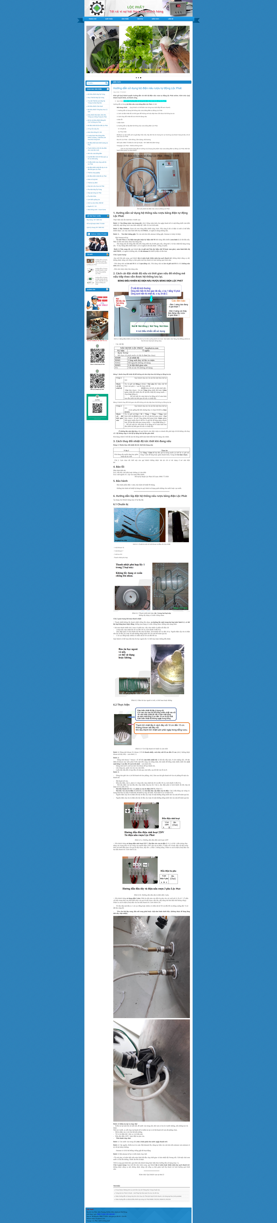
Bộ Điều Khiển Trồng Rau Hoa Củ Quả (97, 110)
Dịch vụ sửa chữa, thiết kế (95, 203)
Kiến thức (155, 19)
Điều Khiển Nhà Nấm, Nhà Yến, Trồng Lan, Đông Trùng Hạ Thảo (97, 116)
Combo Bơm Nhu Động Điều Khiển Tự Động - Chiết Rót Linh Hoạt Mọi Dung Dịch (97, 137)
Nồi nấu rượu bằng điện (95, 153)
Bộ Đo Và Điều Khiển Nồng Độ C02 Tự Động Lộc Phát (97, 121)
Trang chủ (92, 19)
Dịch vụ (140, 19)
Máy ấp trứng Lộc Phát (94, 193)
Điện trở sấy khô (92, 179)
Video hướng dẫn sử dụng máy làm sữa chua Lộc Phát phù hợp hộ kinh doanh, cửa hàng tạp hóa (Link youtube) (148, 1196)
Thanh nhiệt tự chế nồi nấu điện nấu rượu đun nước (97, 149)
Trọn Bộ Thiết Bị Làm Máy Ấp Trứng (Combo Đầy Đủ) (96, 102)
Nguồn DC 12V (92, 206)
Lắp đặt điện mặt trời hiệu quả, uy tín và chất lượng (98, 158)
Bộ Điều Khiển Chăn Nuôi (95, 106)
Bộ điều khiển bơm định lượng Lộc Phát (98, 144)
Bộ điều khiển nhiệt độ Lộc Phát (97, 176)
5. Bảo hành (120, 123)
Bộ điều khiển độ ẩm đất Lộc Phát (98, 125)
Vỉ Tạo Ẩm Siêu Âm (93, 129)
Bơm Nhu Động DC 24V (95, 132)
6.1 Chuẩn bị (122, 129)
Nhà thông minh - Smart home (97, 210)
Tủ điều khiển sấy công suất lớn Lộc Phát (97, 163)
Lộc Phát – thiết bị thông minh (133, 146)
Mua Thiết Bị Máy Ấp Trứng (96, 98)
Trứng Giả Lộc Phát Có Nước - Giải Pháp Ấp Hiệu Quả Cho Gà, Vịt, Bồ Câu (137, 1193)
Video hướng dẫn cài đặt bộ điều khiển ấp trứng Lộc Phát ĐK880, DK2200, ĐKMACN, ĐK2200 (143, 1199)
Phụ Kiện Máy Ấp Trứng (95, 189)
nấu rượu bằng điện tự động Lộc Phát (172, 149)
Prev (89, 50)
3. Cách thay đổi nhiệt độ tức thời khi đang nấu (132, 116)
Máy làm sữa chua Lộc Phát (96, 186)
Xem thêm (141, 101)
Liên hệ (170, 19)
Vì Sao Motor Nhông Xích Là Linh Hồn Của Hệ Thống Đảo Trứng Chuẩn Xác (137, 1190)
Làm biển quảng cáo (94, 199)
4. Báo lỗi (119, 119)
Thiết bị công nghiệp (94, 173)
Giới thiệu (109, 19)
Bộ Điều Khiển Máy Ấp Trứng (96, 94)
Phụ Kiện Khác (92, 196)
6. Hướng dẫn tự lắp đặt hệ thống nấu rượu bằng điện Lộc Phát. (137, 126)
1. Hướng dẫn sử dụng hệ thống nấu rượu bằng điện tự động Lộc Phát (139, 110)
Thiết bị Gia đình (92, 183)
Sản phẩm (125, 19)
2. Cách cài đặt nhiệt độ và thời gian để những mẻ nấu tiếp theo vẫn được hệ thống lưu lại (145, 113)
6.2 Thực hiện (122, 132)
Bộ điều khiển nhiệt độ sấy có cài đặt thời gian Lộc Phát (97, 168)
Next (188, 50)
